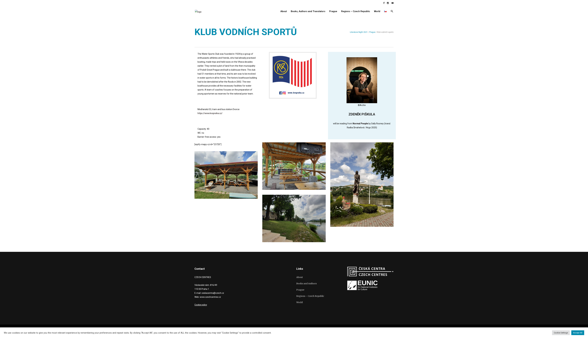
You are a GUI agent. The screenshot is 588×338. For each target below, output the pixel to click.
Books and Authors (306, 283)
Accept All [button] (577, 333)
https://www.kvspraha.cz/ (210, 113)
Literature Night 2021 (359, 32)
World (299, 302)
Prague (372, 32)
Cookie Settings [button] (561, 333)
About (299, 277)
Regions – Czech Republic (310, 296)
